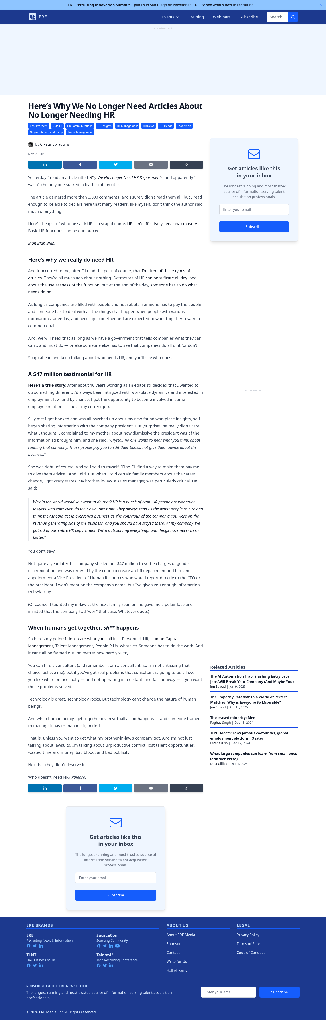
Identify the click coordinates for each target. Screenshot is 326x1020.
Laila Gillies (218, 764)
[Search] (293, 17)
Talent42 (104, 954)
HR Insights (105, 126)
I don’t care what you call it (90, 638)
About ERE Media (181, 934)
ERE (29, 935)
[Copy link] (186, 165)
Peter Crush (219, 743)
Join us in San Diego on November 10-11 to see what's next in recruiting (163, 4)
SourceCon (107, 935)
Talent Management (80, 132)
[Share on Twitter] (115, 165)
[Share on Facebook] (80, 165)
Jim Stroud (218, 686)
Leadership (184, 126)
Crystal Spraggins (55, 144)
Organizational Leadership (46, 132)
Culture (57, 126)
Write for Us (177, 961)
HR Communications (79, 126)
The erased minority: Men (232, 717)
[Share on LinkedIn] (45, 165)
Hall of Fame (177, 970)
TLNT (31, 954)
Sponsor (174, 943)
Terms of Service (250, 943)
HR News (148, 126)
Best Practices (38, 126)
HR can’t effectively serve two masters (162, 223)
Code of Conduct (251, 952)
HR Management (127, 126)
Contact (173, 952)
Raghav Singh (220, 722)
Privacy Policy (248, 934)
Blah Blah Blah (41, 243)
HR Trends (165, 126)
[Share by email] (151, 165)
